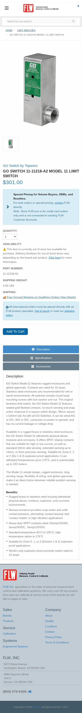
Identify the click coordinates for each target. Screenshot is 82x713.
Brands (7, 615)
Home (9, 30)
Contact (50, 631)
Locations (51, 626)
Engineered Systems (15, 646)
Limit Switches (26, 30)
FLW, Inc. (37, 707)
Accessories (43, 366)
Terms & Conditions (57, 642)
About (48, 615)
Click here (55, 257)
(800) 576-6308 (14, 691)
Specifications (43, 357)
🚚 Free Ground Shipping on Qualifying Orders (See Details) (39, 297)
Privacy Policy (53, 637)
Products (8, 620)
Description (43, 349)
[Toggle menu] (6, 8)
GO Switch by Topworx (20, 166)
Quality (49, 620)
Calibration (9, 633)
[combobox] (37, 21)
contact (59, 202)
